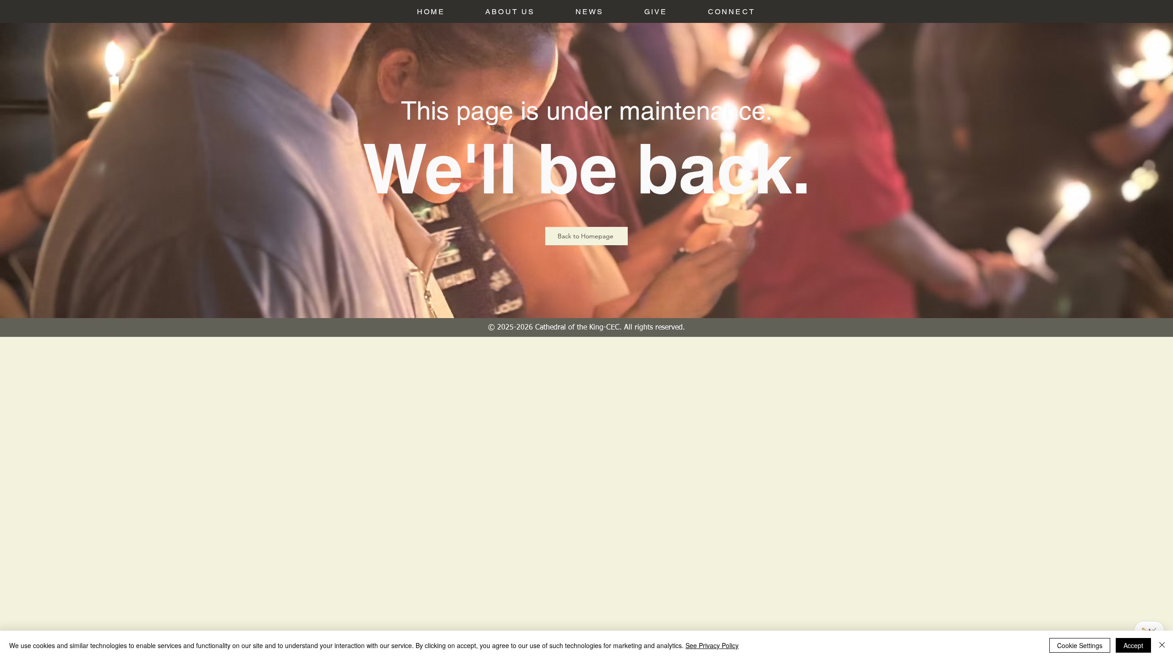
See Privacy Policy (712, 645)
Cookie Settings (1079, 645)
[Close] (1162, 645)
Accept (1133, 645)
